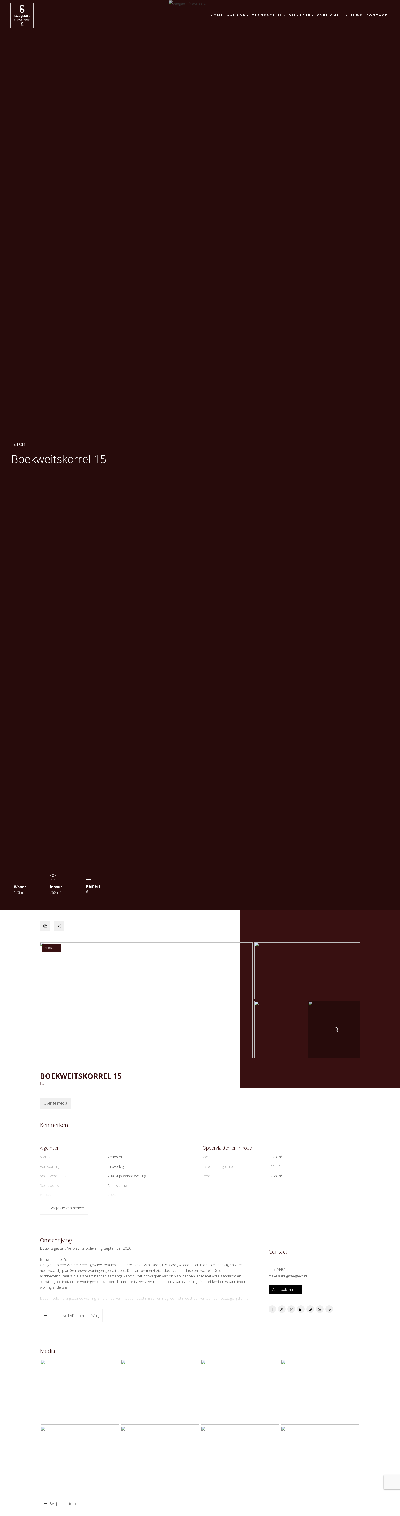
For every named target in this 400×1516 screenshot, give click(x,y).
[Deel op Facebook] (272, 1309)
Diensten (300, 15)
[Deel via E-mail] (320, 1309)
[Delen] (59, 926)
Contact (377, 15)
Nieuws (354, 15)
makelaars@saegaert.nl (288, 1276)
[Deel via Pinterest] (291, 1309)
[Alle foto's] (45, 926)
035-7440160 (280, 1269)
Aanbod (236, 15)
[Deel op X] (282, 1309)
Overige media (55, 1103)
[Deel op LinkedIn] (301, 1309)
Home (216, 15)
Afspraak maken (285, 1289)
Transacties (267, 15)
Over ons (328, 15)
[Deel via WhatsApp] (310, 1309)
